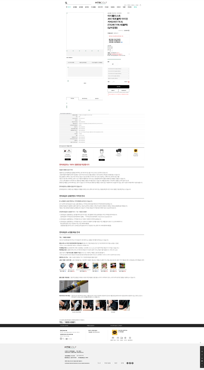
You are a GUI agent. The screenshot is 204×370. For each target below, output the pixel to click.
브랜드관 (118, 7)
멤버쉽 (135, 7)
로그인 (125, 5)
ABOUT (69, 7)
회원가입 (132, 5)
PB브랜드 (130, 7)
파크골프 (106, 7)
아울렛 (124, 7)
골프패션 (87, 7)
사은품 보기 (102, 159)
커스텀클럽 (93, 7)
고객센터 (136, 5)
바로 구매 (118, 86)
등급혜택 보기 (84, 159)
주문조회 (128, 5)
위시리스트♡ (124, 90)
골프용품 (81, 7)
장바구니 (113, 90)
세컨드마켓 (100, 7)
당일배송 (112, 7)
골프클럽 (75, 7)
